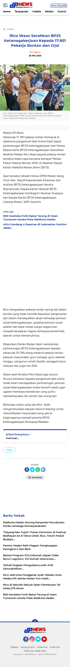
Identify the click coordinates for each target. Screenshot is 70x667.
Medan (49, 11)
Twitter (39, 643)
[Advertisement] (35, 267)
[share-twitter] (32, 469)
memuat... (12, 438)
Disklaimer (42, 647)
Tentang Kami (28, 647)
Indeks (36, 11)
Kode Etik (55, 647)
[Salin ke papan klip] (43, 469)
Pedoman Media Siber (35, 651)
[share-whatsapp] (37, 469)
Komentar (36, 477)
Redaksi (15, 647)
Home (7, 11)
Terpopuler (21, 11)
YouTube (46, 643)
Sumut (62, 11)
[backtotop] (35, 622)
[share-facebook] (26, 469)
